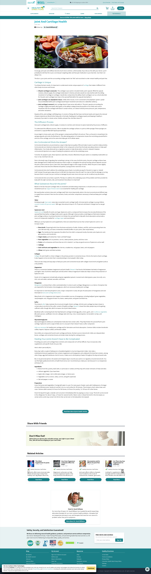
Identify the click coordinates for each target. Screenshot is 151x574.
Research (73, 269)
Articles (79, 557)
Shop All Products (30, 563)
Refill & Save (54, 557)
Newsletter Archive (82, 561)
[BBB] (45, 543)
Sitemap (104, 563)
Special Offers (30, 561)
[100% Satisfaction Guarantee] (37, 543)
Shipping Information (57, 563)
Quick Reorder (106, 2)
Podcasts (79, 559)
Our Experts (80, 563)
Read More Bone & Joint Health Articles (75, 411)
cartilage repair (59, 218)
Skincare (28, 559)
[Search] (97, 8)
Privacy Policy (36, 569)
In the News (105, 554)
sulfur (43, 304)
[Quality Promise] (60, 543)
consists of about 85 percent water (45, 204)
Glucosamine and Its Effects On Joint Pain (93, 462)
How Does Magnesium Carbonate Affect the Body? (68, 462)
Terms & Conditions (48, 569)
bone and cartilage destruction (52, 293)
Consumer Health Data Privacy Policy (111, 561)
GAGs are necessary (40, 327)
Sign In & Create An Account (58, 554)
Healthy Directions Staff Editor (38, 469)
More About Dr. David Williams (75, 521)
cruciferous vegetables (100, 312)
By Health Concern (31, 557)
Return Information (56, 559)
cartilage (86, 85)
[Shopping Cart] (107, 8)
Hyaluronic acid (39, 212)
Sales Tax (53, 561)
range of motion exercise (53, 188)
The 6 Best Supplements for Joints (42, 462)
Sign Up (119, 540)
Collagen (37, 256)
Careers (104, 565)
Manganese (38, 285)
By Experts (29, 554)
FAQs (78, 554)
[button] (121, 8)
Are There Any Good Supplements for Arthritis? (119, 462)
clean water (48, 202)
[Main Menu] (28, 8)
